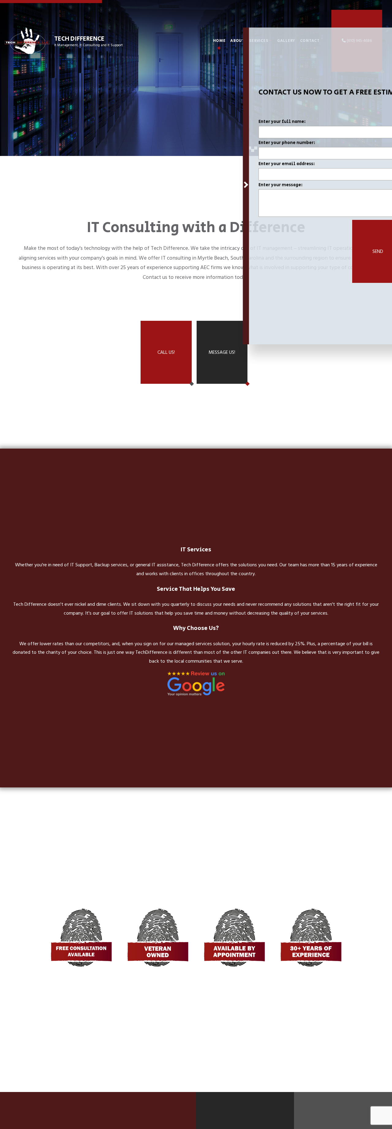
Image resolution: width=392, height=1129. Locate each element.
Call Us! (166, 352)
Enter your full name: (257, 122)
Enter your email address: (262, 165)
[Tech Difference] (27, 40)
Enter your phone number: (262, 144)
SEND (353, 252)
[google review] (196, 683)
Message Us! (222, 352)
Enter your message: (256, 186)
